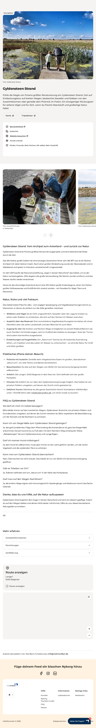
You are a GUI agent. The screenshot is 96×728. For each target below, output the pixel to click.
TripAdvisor (27, 116)
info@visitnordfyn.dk (41, 393)
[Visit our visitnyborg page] (41, 673)
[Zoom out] (89, 635)
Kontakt (44, 695)
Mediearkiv (80, 695)
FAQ (42, 704)
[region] (48, 615)
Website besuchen (18, 136)
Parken (44, 708)
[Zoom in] (89, 629)
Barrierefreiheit (16, 127)
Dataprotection (59, 721)
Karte (8, 116)
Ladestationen (64, 695)
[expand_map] (88, 596)
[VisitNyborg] (12, 684)
